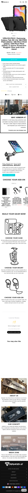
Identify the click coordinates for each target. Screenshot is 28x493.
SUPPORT (13, 474)
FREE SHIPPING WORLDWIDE (14, 84)
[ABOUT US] (14, 386)
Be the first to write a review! (14, 332)
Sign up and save (13, 468)
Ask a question (14, 86)
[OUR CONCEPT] (14, 414)
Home (13, 35)
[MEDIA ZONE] (14, 443)
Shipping (9, 54)
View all (14, 183)
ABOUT (14, 471)
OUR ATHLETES (13, 480)
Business (14, 477)
